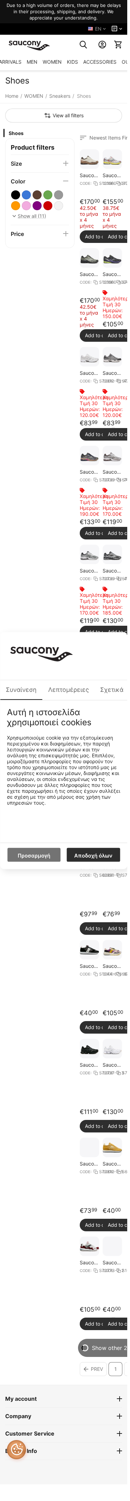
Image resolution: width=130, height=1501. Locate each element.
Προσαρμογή (34, 855)
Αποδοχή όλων (93, 855)
